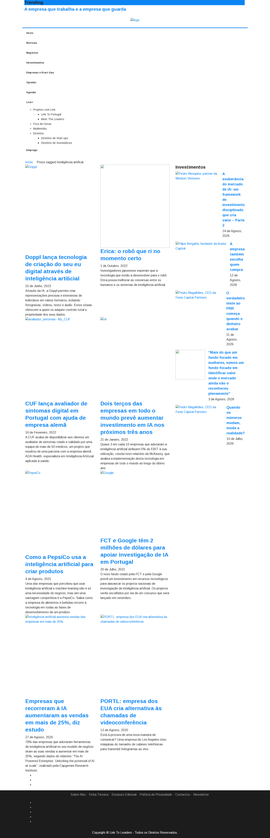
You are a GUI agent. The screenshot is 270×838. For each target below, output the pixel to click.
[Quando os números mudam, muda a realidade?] (199, 409)
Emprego (31, 150)
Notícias (31, 43)
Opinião (31, 82)
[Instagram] (35, 816)
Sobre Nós (78, 794)
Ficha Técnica (98, 794)
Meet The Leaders (52, 119)
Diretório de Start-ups (54, 138)
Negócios (32, 52)
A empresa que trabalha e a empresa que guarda (75, 9)
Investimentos (35, 62)
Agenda (31, 92)
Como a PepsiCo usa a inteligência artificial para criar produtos (59, 564)
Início (29, 33)
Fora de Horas (42, 123)
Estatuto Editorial (124, 794)
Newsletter (201, 794)
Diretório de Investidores (56, 142)
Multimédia (39, 128)
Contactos (182, 794)
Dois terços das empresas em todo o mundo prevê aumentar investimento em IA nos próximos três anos (132, 417)
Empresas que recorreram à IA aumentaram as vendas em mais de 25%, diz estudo (57, 715)
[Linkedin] (35, 807)
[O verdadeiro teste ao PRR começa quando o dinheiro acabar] (199, 295)
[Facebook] (35, 802)
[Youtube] (35, 821)
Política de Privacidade (156, 794)
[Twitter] (35, 812)
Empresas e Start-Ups (40, 72)
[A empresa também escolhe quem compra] (201, 246)
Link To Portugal (51, 114)
